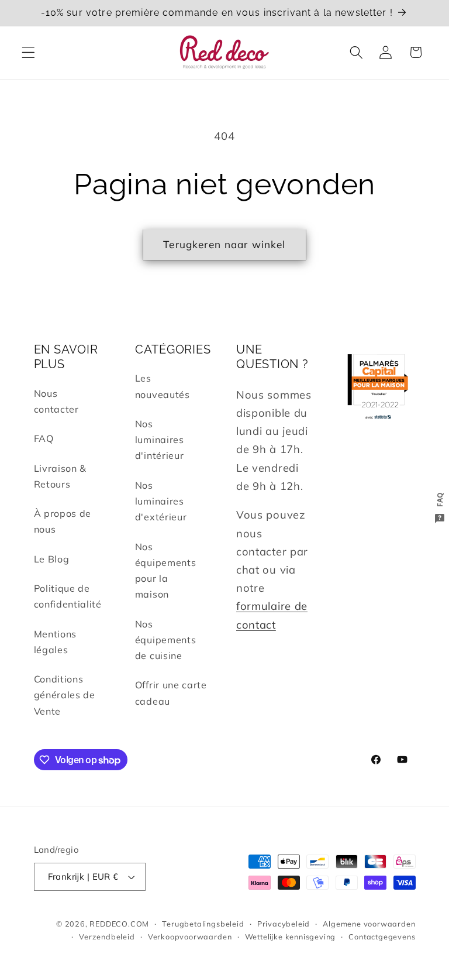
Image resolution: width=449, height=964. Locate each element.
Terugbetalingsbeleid (203, 923)
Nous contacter (56, 401)
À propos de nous (63, 521)
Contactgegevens (381, 936)
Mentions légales (55, 642)
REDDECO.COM (119, 923)
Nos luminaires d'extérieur (161, 501)
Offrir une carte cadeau (171, 692)
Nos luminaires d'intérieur (159, 440)
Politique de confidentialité (68, 596)
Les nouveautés (162, 386)
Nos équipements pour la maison (165, 571)
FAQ (44, 438)
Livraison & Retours (60, 476)
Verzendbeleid (106, 936)
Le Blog (52, 559)
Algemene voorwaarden (369, 923)
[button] (28, 52)
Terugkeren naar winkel (224, 244)
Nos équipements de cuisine (165, 640)
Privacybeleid (283, 923)
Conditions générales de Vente (64, 695)
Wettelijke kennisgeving (290, 936)
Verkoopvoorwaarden (190, 936)
